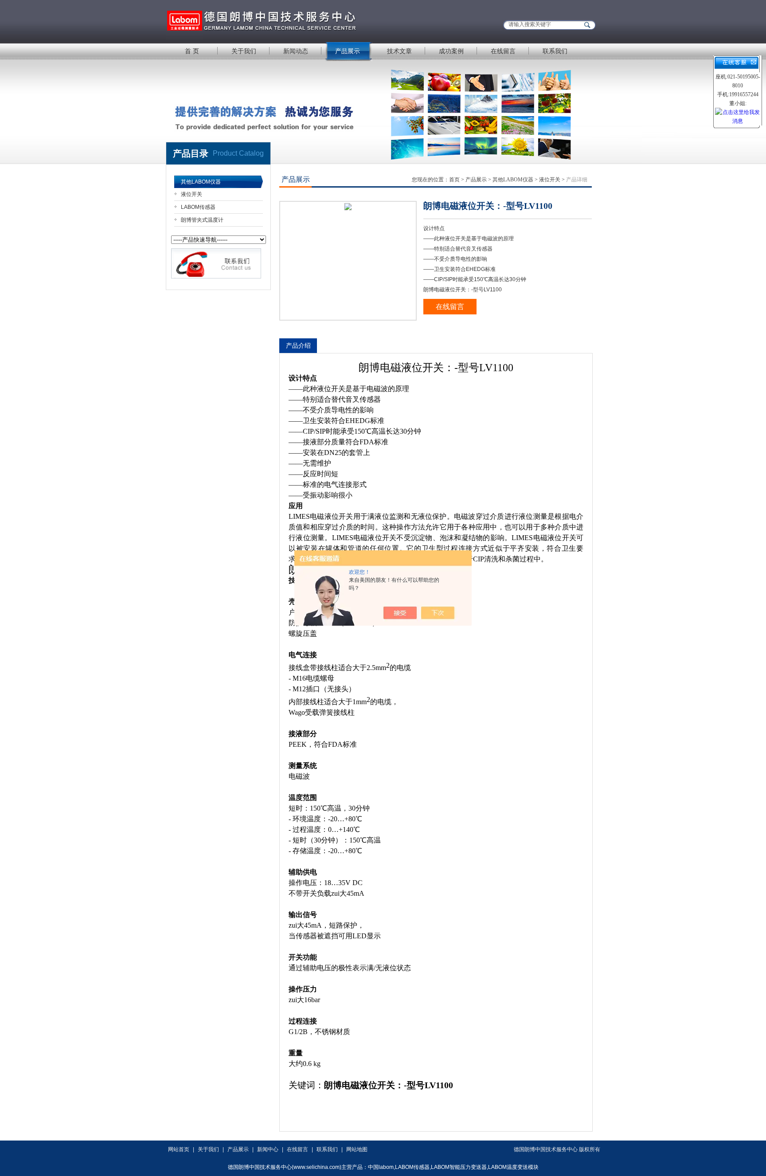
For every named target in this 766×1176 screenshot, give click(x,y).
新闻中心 (267, 1149)
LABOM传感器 (198, 207)
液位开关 (191, 194)
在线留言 (503, 51)
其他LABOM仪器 (201, 182)
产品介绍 (298, 345)
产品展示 (347, 51)
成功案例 (451, 51)
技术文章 (399, 51)
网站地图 (356, 1149)
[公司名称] (276, 21)
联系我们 (555, 51)
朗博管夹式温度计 (202, 220)
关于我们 (243, 51)
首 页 (192, 51)
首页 (454, 179)
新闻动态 (295, 51)
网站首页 (178, 1149)
